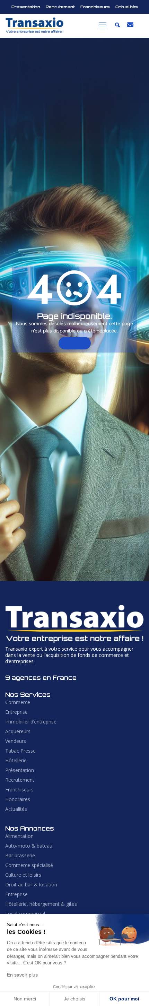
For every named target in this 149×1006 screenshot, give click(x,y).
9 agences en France (41, 677)
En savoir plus (22, 975)
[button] (102, 25)
